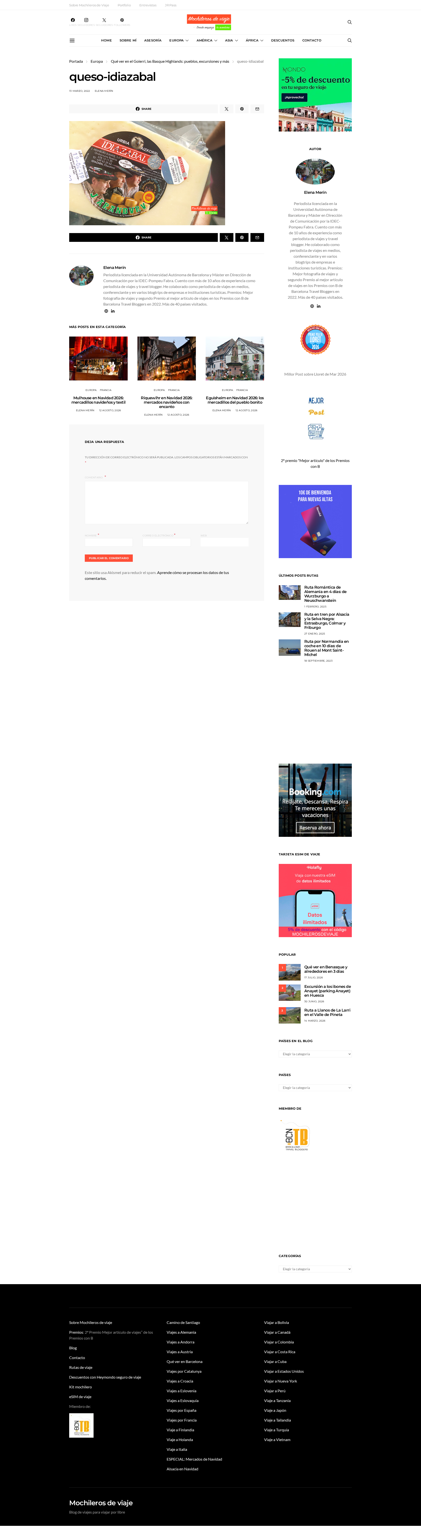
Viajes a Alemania (181, 1332)
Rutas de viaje (80, 1367)
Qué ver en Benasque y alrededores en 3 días (325, 969)
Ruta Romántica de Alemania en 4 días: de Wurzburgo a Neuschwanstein (325, 594)
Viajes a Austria (180, 1351)
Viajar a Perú (275, 1390)
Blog (73, 1347)
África (252, 40)
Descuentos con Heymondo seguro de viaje (105, 1377)
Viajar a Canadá (277, 1332)
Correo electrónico (159, 535)
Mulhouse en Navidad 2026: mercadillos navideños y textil (98, 400)
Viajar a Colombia (279, 1342)
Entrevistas (147, 5)
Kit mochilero (80, 1386)
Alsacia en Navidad (182, 1468)
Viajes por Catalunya (184, 1371)
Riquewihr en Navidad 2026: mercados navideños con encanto (166, 402)
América (204, 40)
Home (106, 40)
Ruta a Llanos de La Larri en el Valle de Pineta (327, 1012)
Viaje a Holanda (180, 1439)
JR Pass (170, 5)
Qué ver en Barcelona (184, 1361)
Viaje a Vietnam (277, 1439)
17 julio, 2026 (313, 977)
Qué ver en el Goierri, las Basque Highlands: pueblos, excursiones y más (170, 61)
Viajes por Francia (182, 1420)
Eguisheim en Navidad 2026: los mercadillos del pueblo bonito (235, 400)
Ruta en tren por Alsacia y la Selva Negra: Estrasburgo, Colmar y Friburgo (326, 621)
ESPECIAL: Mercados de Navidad (194, 1459)
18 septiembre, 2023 (318, 660)
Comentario (94, 477)
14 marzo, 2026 (314, 1020)
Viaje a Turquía (276, 1429)
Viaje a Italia (177, 1449)
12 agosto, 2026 (110, 410)
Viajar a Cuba (275, 1361)
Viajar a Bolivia (276, 1322)
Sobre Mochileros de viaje (90, 1322)
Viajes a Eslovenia (181, 1390)
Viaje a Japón (275, 1410)
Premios (76, 1332)
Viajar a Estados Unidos (284, 1371)
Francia (105, 390)
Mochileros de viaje (101, 1502)
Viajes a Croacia (180, 1381)
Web (204, 535)
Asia (229, 40)
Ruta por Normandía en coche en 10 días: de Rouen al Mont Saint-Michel (326, 648)
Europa (176, 40)
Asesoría (153, 40)
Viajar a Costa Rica (279, 1351)
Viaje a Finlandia (180, 1429)
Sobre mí (128, 40)
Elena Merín (104, 90)
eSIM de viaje (80, 1396)
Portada (76, 61)
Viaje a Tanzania (277, 1400)
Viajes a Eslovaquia (183, 1400)
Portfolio (124, 5)
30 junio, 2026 (314, 1001)
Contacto (311, 40)
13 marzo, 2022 (79, 90)
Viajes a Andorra (180, 1342)
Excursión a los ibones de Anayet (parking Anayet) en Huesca (327, 991)
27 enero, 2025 (314, 633)
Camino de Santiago (183, 1322)
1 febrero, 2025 (315, 606)
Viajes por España (181, 1410)
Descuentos (283, 40)
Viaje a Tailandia (277, 1420)
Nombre (92, 535)
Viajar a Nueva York (280, 1381)
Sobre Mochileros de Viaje (89, 5)
